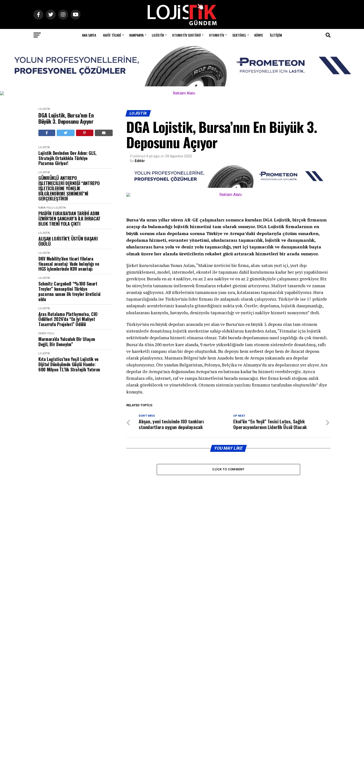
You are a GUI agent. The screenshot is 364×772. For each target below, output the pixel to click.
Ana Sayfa (89, 35)
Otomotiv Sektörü (186, 35)
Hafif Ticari (112, 35)
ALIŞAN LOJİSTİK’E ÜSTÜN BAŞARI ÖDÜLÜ (68, 241)
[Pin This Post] (84, 133)
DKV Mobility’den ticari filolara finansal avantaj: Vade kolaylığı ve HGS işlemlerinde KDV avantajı (68, 263)
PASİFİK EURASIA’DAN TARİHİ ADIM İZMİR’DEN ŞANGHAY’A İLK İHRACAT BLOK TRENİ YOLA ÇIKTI (69, 218)
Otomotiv (216, 35)
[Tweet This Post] (66, 133)
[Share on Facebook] (46, 133)
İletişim (276, 35)
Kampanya (136, 35)
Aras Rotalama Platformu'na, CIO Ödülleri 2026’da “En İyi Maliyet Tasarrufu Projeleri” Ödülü (68, 319)
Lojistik (158, 35)
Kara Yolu (45, 207)
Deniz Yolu (46, 333)
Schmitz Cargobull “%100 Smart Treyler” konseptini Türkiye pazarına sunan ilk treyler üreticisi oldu (69, 291)
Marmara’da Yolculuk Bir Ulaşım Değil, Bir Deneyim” (66, 342)
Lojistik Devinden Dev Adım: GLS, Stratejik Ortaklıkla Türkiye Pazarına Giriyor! (67, 158)
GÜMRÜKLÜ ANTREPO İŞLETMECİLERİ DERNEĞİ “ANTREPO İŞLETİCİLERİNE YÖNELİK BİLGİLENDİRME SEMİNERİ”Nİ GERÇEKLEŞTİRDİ (69, 188)
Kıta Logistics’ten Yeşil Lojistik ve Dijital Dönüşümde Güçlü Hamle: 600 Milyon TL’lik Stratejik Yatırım (69, 364)
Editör (140, 161)
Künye (258, 35)
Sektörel (239, 35)
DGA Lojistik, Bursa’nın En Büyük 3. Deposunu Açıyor (66, 118)
